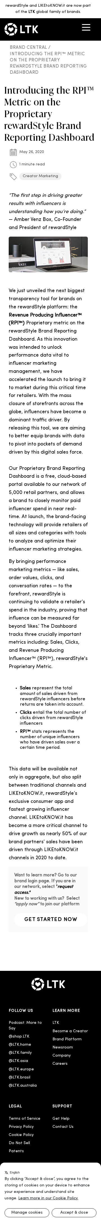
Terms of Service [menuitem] (24, 1119)
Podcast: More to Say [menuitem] (26, 1025)
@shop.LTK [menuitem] (19, 1036)
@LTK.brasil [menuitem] (19, 1077)
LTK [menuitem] (55, 1023)
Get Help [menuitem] (61, 1119)
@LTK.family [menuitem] (20, 1053)
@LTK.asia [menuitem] (18, 1061)
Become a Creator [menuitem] (70, 1031)
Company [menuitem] (61, 1056)
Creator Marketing (40, 176)
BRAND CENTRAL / (31, 47)
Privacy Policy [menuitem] (21, 1127)
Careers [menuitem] (60, 1064)
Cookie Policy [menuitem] (21, 1135)
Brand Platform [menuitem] (67, 1039)
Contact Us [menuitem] (63, 1127)
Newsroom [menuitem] (62, 1047)
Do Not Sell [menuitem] (19, 1143)
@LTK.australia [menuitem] (23, 1086)
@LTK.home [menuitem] (20, 1045)
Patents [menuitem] (16, 1151)
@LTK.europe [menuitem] (21, 1069)
